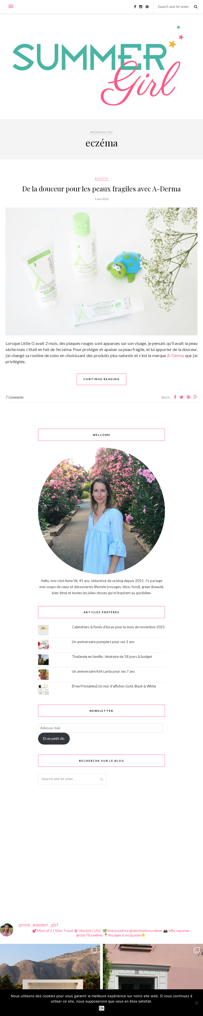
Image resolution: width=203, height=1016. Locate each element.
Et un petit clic (53, 738)
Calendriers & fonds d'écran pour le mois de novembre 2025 (118, 627)
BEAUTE (101, 178)
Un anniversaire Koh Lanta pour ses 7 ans (103, 671)
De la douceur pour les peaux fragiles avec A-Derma (101, 188)
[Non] (196, 1002)
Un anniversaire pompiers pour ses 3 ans (103, 642)
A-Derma (175, 355)
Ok (101, 1008)
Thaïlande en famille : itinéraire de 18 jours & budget (112, 656)
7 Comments (15, 397)
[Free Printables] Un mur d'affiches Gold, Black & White (114, 686)
